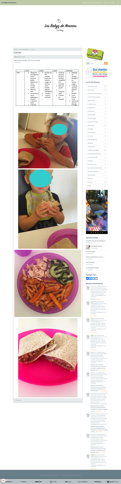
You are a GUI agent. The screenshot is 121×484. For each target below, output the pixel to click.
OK (106, 63)
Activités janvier (96, 104)
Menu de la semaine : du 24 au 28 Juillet (27, 60)
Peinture (96, 182)
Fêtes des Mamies (96, 139)
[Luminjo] (98, 482)
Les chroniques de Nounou (96, 153)
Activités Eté (96, 90)
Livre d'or (111, 2)
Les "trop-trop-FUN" (96, 157)
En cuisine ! (22, 57)
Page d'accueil (85, 2)
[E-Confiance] (83, 482)
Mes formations (90, 262)
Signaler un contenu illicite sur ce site (71, 475)
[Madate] (23, 482)
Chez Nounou (96, 125)
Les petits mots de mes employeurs (96, 241)
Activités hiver (96, 100)
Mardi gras (96, 160)
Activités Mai (96, 111)
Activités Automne (96, 86)
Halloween (96, 143)
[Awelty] (53, 482)
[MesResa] (38, 482)
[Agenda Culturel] (112, 482)
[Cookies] (3, 480)
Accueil (15, 49)
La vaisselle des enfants (92, 267)
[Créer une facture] (68, 482)
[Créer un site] (8, 482)
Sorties (96, 185)
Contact (106, 2)
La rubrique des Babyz (96, 150)
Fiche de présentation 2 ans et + (95, 257)
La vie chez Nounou (96, 2)
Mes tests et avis (96, 164)
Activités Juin (96, 107)
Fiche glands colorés (96, 246)
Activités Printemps (96, 121)
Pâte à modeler (96, 175)
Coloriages (96, 129)
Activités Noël (96, 114)
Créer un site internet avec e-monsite (50, 475)
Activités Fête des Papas (96, 97)
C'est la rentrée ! (96, 132)
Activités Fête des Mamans (96, 93)
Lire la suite (98, 299)
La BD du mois (96, 146)
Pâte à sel (96, 178)
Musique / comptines (96, 171)
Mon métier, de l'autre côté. (96, 168)
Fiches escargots (90, 251)
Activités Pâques (96, 118)
